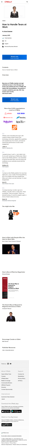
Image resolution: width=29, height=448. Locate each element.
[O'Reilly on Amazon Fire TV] (6, 426)
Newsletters (21, 376)
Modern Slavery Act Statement (20, 444)
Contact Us (21, 374)
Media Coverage (5, 380)
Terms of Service (5, 443)
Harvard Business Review (11, 46)
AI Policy (20, 380)
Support (20, 371)
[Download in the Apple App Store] (6, 412)
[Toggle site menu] (2, 2)
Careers (3, 376)
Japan (3, 399)
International (5, 394)
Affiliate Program (5, 385)
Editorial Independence (6, 444)
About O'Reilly (5, 371)
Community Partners (6, 383)
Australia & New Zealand (7, 397)
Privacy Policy (21, 378)
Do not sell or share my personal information (11, 436)
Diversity (3, 387)
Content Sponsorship (6, 389)
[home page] (8, 1)
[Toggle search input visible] (27, 2)
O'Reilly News (4, 378)
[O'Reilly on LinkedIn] (8, 363)
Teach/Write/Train (6, 374)
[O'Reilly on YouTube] (10, 363)
